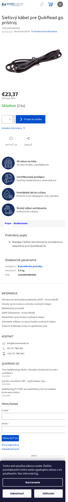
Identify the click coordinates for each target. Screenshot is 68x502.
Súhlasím (48, 493)
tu (37, 473)
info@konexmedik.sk (18, 343)
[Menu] (60, 4)
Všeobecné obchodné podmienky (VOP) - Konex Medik (30, 299)
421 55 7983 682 (15, 348)
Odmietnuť (17, 493)
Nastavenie (32, 482)
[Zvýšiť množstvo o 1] (14, 117)
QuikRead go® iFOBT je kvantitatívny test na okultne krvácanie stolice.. (29, 391)
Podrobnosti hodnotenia (44, 31)
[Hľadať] (41, 4)
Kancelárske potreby (30, 266)
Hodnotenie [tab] (21, 223)
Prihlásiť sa (10, 438)
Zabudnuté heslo (10, 449)
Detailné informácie (12, 128)
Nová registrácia (10, 445)
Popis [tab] (8, 223)
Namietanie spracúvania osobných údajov (23, 317)
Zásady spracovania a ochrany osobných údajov (27, 304)
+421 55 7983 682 (15, 353)
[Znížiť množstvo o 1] (14, 121)
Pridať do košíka (33, 119)
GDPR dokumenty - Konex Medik (18, 313)
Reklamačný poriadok (13, 308)
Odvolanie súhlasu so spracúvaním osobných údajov (29, 321)
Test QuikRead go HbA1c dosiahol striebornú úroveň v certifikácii (30, 371)
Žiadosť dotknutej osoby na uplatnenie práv (24, 326)
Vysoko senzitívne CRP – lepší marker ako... (24, 381)
